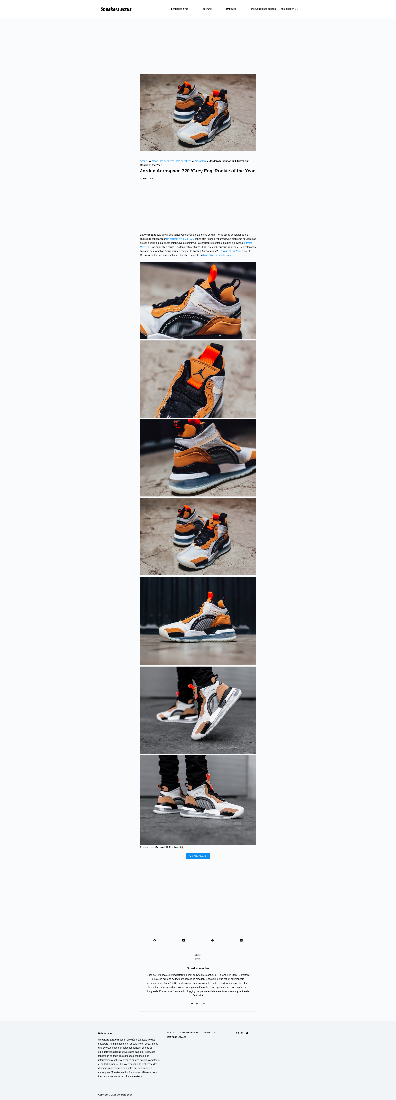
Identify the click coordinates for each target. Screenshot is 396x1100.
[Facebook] (154, 940)
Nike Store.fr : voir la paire (217, 255)
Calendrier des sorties (263, 9)
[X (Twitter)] (183, 940)
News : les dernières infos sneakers (171, 161)
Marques (231, 9)
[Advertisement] (198, 41)
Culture (207, 9)
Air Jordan (200, 161)
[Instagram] (247, 1033)
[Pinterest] (212, 940)
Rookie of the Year (230, 251)
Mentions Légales (176, 1037)
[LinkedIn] (241, 940)
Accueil (144, 161)
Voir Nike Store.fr (198, 856)
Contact (171, 1033)
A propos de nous (189, 1033)
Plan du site (209, 1033)
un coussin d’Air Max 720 (180, 239)
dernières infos (179, 9)
